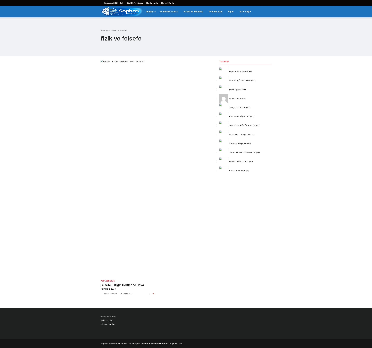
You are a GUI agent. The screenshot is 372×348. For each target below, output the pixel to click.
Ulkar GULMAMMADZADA (242, 152)
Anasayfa (151, 11)
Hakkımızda (152, 3)
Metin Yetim (235, 98)
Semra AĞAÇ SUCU (238, 161)
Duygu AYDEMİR (237, 107)
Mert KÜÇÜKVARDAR (240, 80)
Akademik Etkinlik (169, 11)
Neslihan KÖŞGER (238, 143)
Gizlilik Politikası (135, 3)
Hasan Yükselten (237, 170)
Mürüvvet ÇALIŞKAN (239, 134)
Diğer (231, 11)
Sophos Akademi (110, 294)
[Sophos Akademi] (122, 11)
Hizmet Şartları (168, 3)
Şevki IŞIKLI (235, 89)
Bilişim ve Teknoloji (193, 11)
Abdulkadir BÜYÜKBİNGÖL (242, 125)
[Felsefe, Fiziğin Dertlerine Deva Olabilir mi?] (127, 169)
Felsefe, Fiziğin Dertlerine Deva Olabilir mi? (122, 287)
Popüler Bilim (215, 11)
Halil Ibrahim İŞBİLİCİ (239, 116)
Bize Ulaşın (245, 11)
